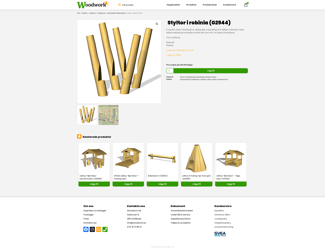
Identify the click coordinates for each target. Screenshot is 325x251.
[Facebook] (85, 229)
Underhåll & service (180, 214)
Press (86, 218)
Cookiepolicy (220, 218)
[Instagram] (92, 229)
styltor (214, 79)
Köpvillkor (219, 210)
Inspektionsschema (180, 218)
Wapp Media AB (168, 247)
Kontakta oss (89, 222)
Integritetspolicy (222, 222)
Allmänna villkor (222, 214)
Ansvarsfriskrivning (223, 226)
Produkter (191, 4)
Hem (78, 13)
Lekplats (203, 79)
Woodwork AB (222, 79)
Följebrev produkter (181, 222)
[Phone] (105, 229)
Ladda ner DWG (173, 55)
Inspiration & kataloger (94, 210)
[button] (157, 24)
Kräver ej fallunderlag (187, 77)
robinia (209, 79)
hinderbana (195, 79)
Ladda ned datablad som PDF (180, 50)
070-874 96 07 (134, 226)
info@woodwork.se (136, 222)
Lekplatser (92, 13)
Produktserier (210, 4)
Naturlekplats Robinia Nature (116, 13)
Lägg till (210, 70)
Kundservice (229, 4)
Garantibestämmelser (182, 210)
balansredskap (185, 79)
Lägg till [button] (94, 184)
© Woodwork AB (156, 247)
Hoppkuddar (173, 4)
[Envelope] (98, 229)
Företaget (88, 214)
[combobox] (140, 4)
